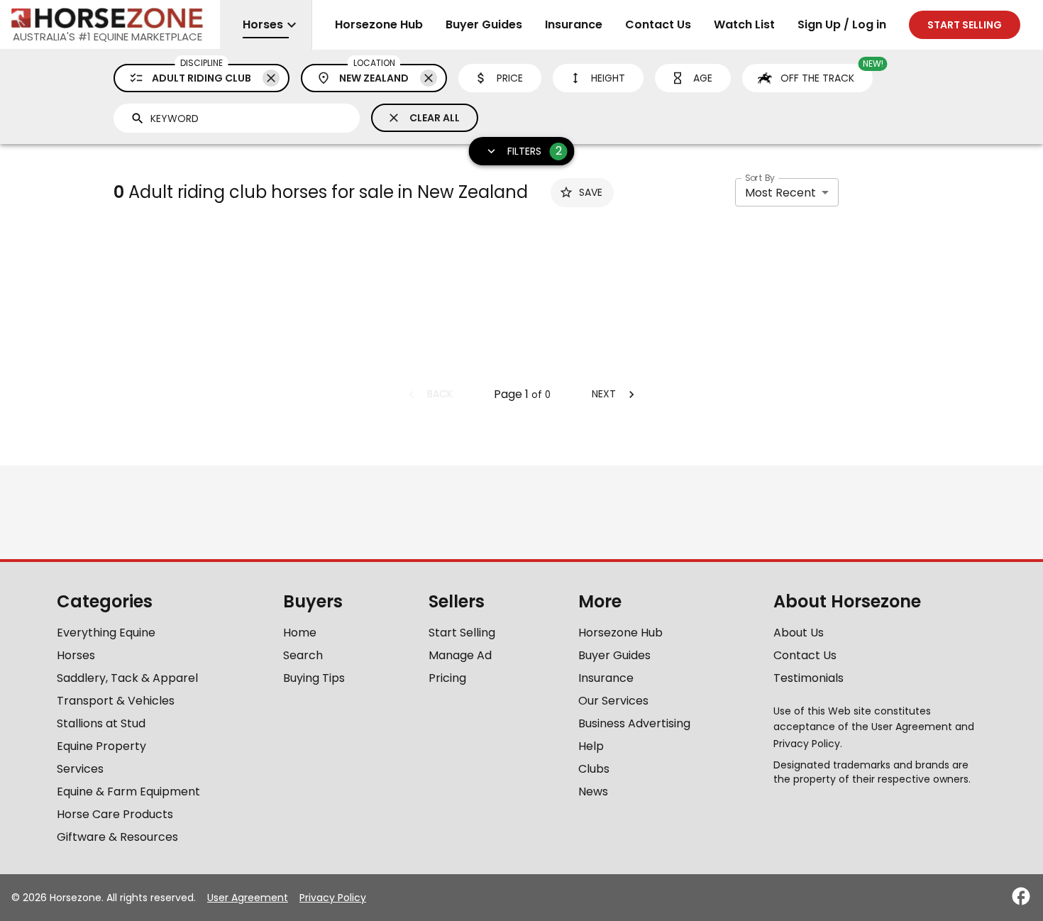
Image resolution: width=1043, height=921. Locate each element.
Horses (76, 655)
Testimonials (808, 678)
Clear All (434, 118)
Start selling (964, 25)
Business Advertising (634, 723)
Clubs (593, 769)
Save (590, 192)
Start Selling (462, 632)
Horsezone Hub (379, 24)
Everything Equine (106, 632)
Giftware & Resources (117, 837)
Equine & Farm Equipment (128, 791)
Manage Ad (460, 655)
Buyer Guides (484, 24)
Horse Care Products (115, 814)
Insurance (573, 24)
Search (303, 655)
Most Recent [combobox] (780, 192)
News (593, 791)
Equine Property (101, 746)
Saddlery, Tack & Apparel (127, 678)
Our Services (613, 701)
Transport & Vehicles (116, 701)
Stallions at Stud (101, 723)
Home (299, 632)
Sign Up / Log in (842, 24)
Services (80, 769)
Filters (534, 151)
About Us (798, 632)
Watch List (744, 24)
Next (604, 394)
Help (591, 746)
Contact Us (658, 24)
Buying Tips (314, 678)
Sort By (760, 178)
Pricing (447, 678)
